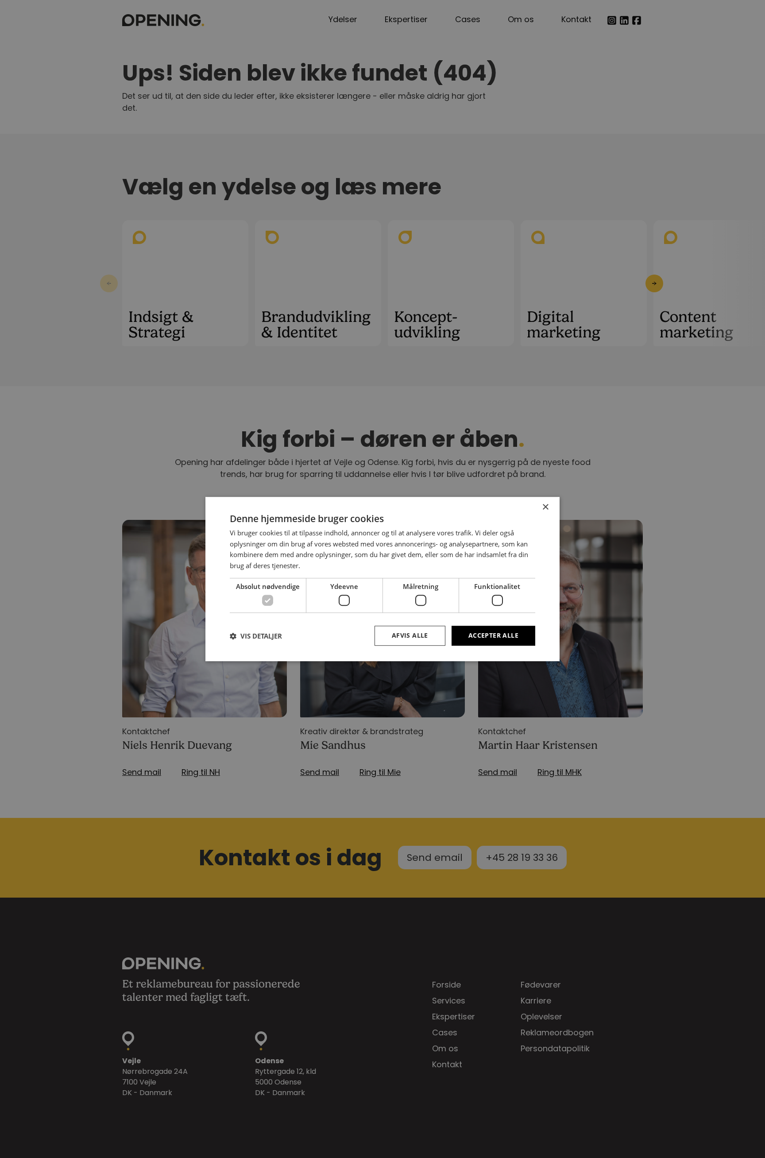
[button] (256, 636)
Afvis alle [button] (410, 635)
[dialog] (382, 579)
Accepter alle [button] (493, 635)
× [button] (545, 507)
